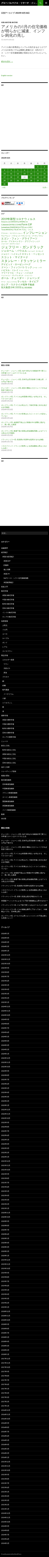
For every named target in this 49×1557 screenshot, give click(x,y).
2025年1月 (5, 1002)
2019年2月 (5, 1303)
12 (18, 174)
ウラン (41, 236)
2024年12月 (5, 1006)
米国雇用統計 (9, 582)
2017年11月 (5, 1363)
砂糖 (4, 685)
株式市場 (14, 22)
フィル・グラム (24, 270)
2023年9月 (5, 1071)
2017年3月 (5, 1397)
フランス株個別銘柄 (9, 793)
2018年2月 (5, 1350)
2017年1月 (5, 1406)
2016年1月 (5, 1457)
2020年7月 (5, 1230)
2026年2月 (5, 946)
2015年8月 (5, 1479)
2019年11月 (5, 1264)
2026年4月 (5, 938)
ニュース (4, 741)
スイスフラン (7, 651)
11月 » (45, 187)
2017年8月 (5, 1376)
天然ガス (7, 668)
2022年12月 (5, 1110)
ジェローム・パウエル (14, 250)
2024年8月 (5, 1024)
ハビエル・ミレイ (9, 270)
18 (11, 177)
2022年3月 (5, 1148)
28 (31, 181)
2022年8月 (5, 1127)
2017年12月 (5, 1359)
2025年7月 (5, 976)
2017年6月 (5, 1384)
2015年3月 (5, 1500)
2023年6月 (5, 1084)
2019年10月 (5, 1268)
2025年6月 (5, 981)
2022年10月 (5, 1118)
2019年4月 (5, 1294)
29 (38, 181)
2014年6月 (5, 1539)
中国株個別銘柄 (8, 788)
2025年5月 (5, 985)
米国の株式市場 (6, 22)
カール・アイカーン (9, 241)
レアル (4, 647)
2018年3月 (5, 1346)
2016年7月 (5, 1432)
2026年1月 (5, 951)
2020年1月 (5, 1256)
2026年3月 (5, 942)
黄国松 (29, 287)
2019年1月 (5, 1307)
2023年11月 (5, 1062)
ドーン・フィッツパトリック (16, 267)
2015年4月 (5, 1496)
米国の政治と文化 (9, 754)
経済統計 (4, 552)
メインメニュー (46, 3)
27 (24, 181)
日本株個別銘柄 (8, 784)
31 (4, 184)
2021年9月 (5, 1174)
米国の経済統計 (8, 557)
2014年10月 (5, 1522)
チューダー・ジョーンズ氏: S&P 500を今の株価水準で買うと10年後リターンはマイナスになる (24, 372)
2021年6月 (5, 1187)
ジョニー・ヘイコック (11, 254)
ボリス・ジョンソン (25, 275)
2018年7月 (5, 1333)
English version (6, 75)
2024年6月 (5, 1032)
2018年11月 (5, 1316)
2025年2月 (5, 998)
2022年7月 (5, 1131)
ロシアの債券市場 (9, 737)
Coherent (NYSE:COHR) (11, 224)
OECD (26, 227)
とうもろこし (7, 703)
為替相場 (4, 621)
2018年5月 (5, 1337)
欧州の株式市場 (8, 604)
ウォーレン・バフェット (11, 236)
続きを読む (7, 61)
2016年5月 (5, 1440)
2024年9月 (5, 1019)
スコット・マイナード (14, 257)
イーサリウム (9, 694)
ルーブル (5, 638)
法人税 (24, 287)
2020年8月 (5, 1225)
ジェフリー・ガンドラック (22, 247)
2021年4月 (5, 1195)
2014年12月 (5, 1513)
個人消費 (7, 569)
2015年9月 (5, 1475)
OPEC (30, 227)
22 (38, 177)
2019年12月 (5, 1260)
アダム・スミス (27, 230)
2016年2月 (5, 1453)
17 (4, 177)
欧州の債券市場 (8, 728)
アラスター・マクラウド (9, 233)
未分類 (3, 819)
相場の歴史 (5, 776)
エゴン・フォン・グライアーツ (19, 238)
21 (31, 177)
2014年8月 (5, 1530)
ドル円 (4, 630)
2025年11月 (5, 959)
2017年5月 (5, 1389)
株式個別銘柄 (6, 780)
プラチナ (5, 677)
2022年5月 (5, 1140)
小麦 (4, 698)
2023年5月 (5, 1088)
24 (4, 181)
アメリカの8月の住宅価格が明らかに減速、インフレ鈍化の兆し (24, 30)
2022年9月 (5, 1122)
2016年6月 (5, 1436)
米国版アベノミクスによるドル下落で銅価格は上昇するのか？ (24, 901)
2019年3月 (5, 1298)
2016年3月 (5, 1449)
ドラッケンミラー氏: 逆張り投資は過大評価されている (21, 896)
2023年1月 (5, 1105)
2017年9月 (5, 1371)
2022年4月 (5, 1144)
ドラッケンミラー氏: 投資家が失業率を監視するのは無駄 (22, 439)
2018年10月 (5, 1320)
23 (44, 177)
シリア (37, 241)
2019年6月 (5, 1286)
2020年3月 (5, 1247)
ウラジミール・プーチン (29, 236)
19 (18, 177)
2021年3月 (5, 1200)
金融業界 (4, 548)
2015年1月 (5, 1509)
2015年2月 (5, 1505)
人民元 (4, 625)
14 (31, 174)
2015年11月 (5, 1466)
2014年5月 (5, 1543)
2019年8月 (5, 1277)
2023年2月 (5, 1101)
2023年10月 (5, 1067)
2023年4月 (5, 1092)
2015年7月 (5, 1483)
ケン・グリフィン (27, 241)
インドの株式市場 (9, 612)
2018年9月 (5, 1324)
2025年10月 (5, 964)
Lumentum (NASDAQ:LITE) (12, 227)
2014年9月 (5, 1526)
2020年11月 (5, 1213)
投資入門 (4, 587)
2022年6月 (5, 1135)
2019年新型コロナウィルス (18, 219)
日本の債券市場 (8, 733)
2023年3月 (5, 1097)
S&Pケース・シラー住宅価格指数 (16, 578)
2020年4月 (5, 1243)
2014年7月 (5, 1535)
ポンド (4, 642)
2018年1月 (5, 1354)
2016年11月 (5, 1414)
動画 (3, 814)
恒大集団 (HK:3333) (11, 287)
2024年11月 (5, 1011)
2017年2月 (5, 1402)
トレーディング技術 (8, 771)
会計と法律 (5, 767)
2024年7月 (5, 1028)
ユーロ (4, 634)
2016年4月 (5, 1444)
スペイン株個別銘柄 (9, 797)
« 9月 (3, 187)
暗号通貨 (5, 690)
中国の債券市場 (8, 724)
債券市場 (4, 715)
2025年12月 (5, 955)
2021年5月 (5, 1191)
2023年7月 (5, 1079)
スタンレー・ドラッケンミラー (23, 261)
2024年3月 (5, 1045)
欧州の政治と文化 (9, 750)
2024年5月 (5, 1037)
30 (44, 181)
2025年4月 (5, 989)
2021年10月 (5, 1170)
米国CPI (7, 574)
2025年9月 (5, 968)
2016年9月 (5, 1423)
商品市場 (4, 655)
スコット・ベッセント (33, 254)
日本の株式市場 (8, 608)
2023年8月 (5, 1075)
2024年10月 (5, 1015)
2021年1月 (5, 1208)
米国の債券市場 (8, 720)
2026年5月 (5, 933)
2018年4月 (5, 1341)
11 (11, 174)
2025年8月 (5, 972)
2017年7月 (5, 1380)
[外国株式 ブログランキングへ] (7, 203)
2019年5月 (5, 1290)
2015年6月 (5, 1487)
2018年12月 (5, 1311)
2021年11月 (5, 1165)
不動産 (31, 284)
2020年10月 (5, 1217)
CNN (26, 222)
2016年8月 (5, 1427)
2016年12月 (5, 1410)
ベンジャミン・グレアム (9, 275)
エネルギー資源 (8, 660)
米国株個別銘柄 (8, 806)
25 (11, 181)
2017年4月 (5, 1393)
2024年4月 (5, 1041)
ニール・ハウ (37, 267)
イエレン (19, 233)
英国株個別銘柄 (8, 801)
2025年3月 (5, 994)
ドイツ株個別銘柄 (9, 810)
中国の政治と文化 (9, 758)
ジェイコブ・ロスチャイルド (10, 244)
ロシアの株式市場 (9, 617)
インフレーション (35, 232)
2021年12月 (5, 1161)
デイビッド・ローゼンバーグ (16, 264)
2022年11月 (5, 1114)
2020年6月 (5, 1234)
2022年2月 (5, 1152)
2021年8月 (5, 1178)
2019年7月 (5, 1281)
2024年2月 (5, 1049)
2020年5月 (5, 1238)
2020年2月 (5, 1251)
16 (44, 174)
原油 (5, 673)
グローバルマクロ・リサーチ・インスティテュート (19, 3)
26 (18, 181)
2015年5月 (5, 1492)
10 (4, 174)
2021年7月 (5, 1183)
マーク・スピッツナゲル (9, 282)
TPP (20, 230)
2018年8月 (5, 1329)
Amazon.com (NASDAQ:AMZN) (13, 222)
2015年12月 (5, 1462)
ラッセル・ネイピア (28, 281)
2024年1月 (5, 1054)
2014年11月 (5, 1517)
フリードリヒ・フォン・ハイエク (17, 273)
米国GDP (7, 561)
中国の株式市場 (8, 600)
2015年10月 (5, 1470)
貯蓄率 (6, 565)
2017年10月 (5, 1367)
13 (24, 174)
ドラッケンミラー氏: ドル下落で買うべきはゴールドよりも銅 (24, 905)
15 (38, 174)
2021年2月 (5, 1204)
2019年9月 (5, 1273)
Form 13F (27, 224)
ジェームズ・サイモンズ (35, 251)
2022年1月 (5, 1157)
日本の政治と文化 (9, 763)
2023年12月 (5, 1058)
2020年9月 (5, 1221)
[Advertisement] (24, 117)
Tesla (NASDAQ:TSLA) (9, 230)
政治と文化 (5, 746)
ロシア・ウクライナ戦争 (14, 284)
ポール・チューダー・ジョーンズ (20, 278)
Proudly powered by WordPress (11, 1554)
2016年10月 (5, 1419)
